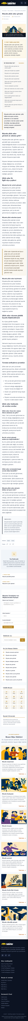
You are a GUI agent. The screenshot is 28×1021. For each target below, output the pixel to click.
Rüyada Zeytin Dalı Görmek (10, 890)
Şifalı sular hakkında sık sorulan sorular (14, 88)
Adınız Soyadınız (6, 613)
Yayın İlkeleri (4, 999)
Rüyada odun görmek (11, 676)
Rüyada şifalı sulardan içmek (12, 76)
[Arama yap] (21, 2)
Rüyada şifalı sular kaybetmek (12, 78)
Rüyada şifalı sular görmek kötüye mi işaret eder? (14, 105)
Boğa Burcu (4, 984)
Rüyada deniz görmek (11, 667)
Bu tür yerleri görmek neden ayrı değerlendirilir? (12, 96)
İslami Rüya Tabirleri (6, 966)
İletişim (3, 1007)
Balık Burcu (4, 989)
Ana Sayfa (4, 10)
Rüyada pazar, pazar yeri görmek (14, 679)
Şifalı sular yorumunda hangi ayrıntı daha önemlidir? (13, 101)
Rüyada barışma (7, 826)
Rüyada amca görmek (11, 655)
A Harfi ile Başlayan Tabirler (7, 968)
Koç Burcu (3, 982)
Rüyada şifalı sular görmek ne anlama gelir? (12, 67)
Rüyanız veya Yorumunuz (8, 600)
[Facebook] (5, 955)
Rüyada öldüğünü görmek (12, 661)
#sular (13, 540)
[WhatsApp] (10, 544)
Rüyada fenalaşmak (7, 794)
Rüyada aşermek (7, 858)
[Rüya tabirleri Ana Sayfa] (8, 3)
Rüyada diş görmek (10, 664)
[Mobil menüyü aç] (25, 2)
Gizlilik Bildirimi (4, 1003)
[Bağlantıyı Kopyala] (7, 544)
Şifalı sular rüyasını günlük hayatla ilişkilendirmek (13, 82)
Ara (22, 640)
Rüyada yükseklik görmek (9, 922)
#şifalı (8, 540)
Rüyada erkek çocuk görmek (13, 673)
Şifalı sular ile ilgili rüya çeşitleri (12, 70)
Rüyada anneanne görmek (12, 652)
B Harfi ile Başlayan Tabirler (7, 970)
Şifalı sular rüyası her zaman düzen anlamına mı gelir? (13, 92)
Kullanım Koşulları (5, 1005)
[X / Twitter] (13, 544)
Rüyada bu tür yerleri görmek (12, 73)
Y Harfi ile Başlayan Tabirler (7, 972)
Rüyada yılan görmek (11, 658)
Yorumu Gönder (8, 627)
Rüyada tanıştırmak (8, 762)
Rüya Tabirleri (10, 10)
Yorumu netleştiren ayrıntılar (11, 86)
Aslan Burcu (4, 986)
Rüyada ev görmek (10, 670)
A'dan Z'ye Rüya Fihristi (6, 963)
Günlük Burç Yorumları (6, 980)
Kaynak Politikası (5, 1001)
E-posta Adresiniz (6, 620)
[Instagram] (2, 955)
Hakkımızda (4, 997)
